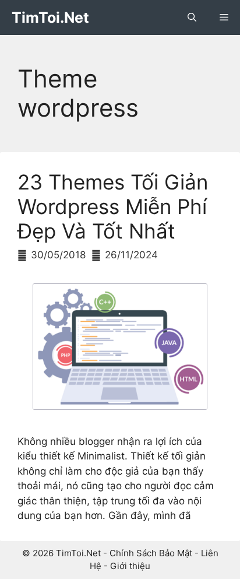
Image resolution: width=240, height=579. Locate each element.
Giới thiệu (130, 565)
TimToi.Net (50, 17)
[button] (192, 17)
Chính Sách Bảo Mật (151, 553)
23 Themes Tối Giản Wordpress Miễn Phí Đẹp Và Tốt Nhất (112, 206)
